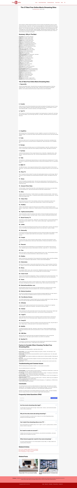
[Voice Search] (48, 398)
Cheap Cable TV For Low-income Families (28, 472)
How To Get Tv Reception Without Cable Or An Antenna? (28, 449)
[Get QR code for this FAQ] (41, 405)
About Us (46, 484)
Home (43, 484)
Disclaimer (50, 484)
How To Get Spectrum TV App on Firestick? (26, 451)
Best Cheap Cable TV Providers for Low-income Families (28, 450)
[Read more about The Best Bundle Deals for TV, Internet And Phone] (48, 465)
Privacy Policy (55, 484)
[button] (64, 2)
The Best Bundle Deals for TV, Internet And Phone (48, 473)
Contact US (61, 484)
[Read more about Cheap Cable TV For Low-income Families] (28, 465)
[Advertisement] (38, 17)
